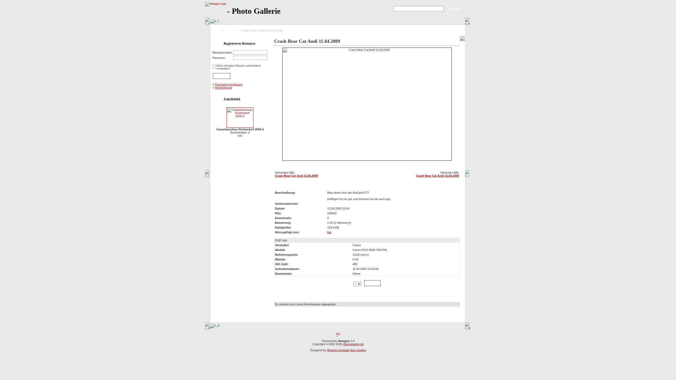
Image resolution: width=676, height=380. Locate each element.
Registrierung (223, 87)
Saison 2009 (232, 30)
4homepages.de (353, 344)
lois (329, 232)
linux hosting (358, 350)
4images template (338, 350)
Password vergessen (228, 84)
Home (217, 30)
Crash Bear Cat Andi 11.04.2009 (296, 175)
